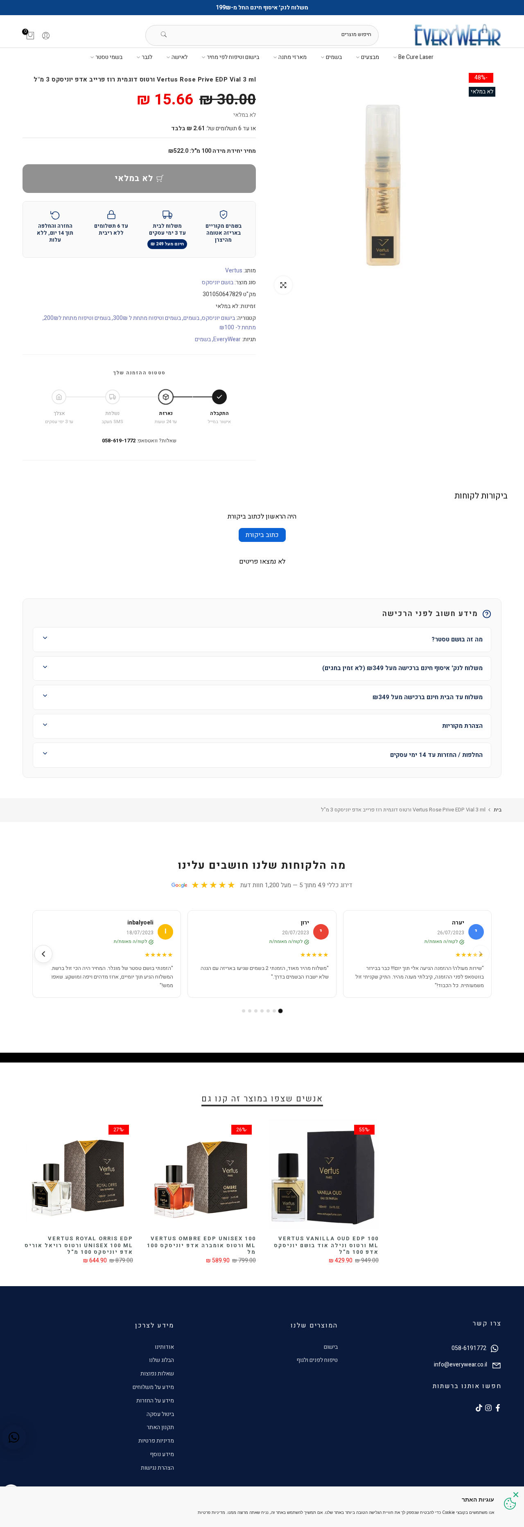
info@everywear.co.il (460, 1364)
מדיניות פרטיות (156, 1440)
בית (497, 809)
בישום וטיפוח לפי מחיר (233, 57)
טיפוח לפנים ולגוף (317, 1360)
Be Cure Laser (416, 57)
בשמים (334, 57)
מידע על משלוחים (153, 1387)
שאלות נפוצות (157, 1373)
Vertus (233, 270)
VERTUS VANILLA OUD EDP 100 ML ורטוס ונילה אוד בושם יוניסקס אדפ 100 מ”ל (326, 1245)
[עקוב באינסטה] (488, 1408)
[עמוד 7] (243, 1011)
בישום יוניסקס (218, 318)
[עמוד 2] (274, 1011)
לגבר (147, 57)
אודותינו (164, 1347)
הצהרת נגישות (157, 1468)
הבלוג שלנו (161, 1360)
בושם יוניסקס (217, 282)
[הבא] (43, 954)
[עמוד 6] (249, 1011)
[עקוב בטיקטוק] (479, 1408)
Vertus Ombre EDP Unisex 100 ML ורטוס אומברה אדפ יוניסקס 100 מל (201, 1245)
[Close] (516, 1495)
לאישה (179, 57)
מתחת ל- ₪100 (237, 327)
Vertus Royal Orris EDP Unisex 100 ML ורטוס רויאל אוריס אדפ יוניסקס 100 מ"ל (79, 1245)
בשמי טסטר (108, 57)
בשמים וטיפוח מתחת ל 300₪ (147, 318)
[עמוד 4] (262, 1011)
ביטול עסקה (160, 1414)
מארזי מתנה (292, 57)
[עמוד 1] (280, 1011)
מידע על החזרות (155, 1400)
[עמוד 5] (255, 1011)
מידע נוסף (162, 1454)
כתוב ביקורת (262, 535)
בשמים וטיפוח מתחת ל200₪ (77, 318)
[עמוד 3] (268, 1011)
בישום (331, 1347)
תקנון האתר (160, 1427)
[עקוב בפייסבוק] (497, 1408)
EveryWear (227, 339)
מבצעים (370, 57)
